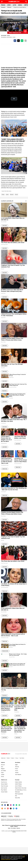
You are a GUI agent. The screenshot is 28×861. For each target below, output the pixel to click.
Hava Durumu (4, 782)
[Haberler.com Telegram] (14, 808)
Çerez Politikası (18, 786)
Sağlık (16, 764)
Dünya (2, 776)
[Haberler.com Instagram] (11, 805)
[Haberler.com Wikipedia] (5, 808)
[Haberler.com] (5, 753)
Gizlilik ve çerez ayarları (6, 830)
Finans (16, 768)
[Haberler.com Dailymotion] (16, 808)
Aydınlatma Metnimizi (5, 859)
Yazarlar (16, 772)
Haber (9, 828)
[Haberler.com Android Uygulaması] (10, 816)
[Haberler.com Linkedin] (14, 805)
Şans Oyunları (4, 787)
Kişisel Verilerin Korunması (20, 787)
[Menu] (2, 1)
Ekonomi (9, 7)
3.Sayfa (2, 774)
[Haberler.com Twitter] (8, 805)
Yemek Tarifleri (4, 791)
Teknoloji (17, 766)
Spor (2, 766)
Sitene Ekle (17, 797)
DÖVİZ (9, 5)
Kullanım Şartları (18, 782)
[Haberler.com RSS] (2, 808)
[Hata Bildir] (13, 830)
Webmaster (17, 791)
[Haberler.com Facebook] (5, 805)
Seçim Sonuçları (4, 786)
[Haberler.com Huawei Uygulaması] (17, 816)
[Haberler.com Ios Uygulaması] (4, 816)
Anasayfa (3, 7)
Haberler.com (4, 779)
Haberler (3, 762)
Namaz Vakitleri (4, 784)
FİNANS (3, 5)
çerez (24, 855)
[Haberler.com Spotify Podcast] (19, 805)
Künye (17, 758)
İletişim (12, 758)
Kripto (2, 772)
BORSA (20, 5)
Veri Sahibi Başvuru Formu (20, 789)
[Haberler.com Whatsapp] (16, 805)
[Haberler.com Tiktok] (11, 808)
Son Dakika (3, 770)
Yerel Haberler (18, 774)
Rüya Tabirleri (4, 789)
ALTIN (14, 5)
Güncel (16, 194)
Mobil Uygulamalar (19, 793)
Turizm (16, 770)
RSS (16, 795)
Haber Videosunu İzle (15, 32)
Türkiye (3, 194)
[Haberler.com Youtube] (8, 808)
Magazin (3, 768)
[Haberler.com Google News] (2, 805)
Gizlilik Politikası (18, 784)
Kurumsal (17, 779)
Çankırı (7, 194)
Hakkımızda (3, 758)
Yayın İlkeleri (22, 758)
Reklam (8, 758)
